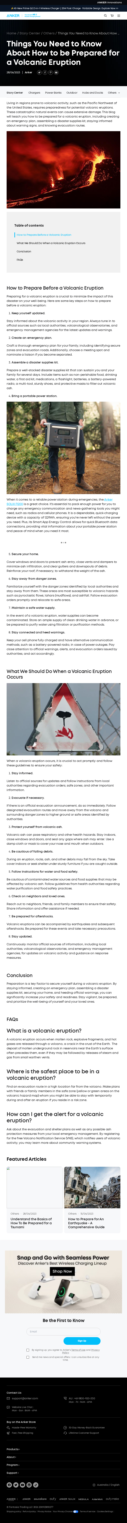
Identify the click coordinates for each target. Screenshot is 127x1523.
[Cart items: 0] (112, 15)
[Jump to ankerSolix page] (67, 1499)
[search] (105, 15)
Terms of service (87, 1511)
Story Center (30, 33)
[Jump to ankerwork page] (97, 1499)
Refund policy (29, 1511)
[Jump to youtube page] (22, 1485)
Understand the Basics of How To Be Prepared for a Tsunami (31, 1223)
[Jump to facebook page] (9, 1485)
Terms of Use (78, 1350)
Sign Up (82, 1340)
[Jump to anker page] (11, 1499)
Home (11, 33)
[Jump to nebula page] (84, 1499)
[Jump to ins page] (29, 1485)
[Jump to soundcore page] (40, 1499)
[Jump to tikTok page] (35, 1485)
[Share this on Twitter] (39, 72)
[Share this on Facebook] (45, 72)
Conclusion (24, 251)
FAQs (20, 260)
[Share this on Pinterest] (50, 72)
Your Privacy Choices (63, 1511)
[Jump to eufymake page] (112, 1499)
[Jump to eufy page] (53, 1499)
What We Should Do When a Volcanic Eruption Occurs (51, 243)
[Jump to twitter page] (16, 1485)
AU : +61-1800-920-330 (82, 1398)
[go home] (24, 15)
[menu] (118, 15)
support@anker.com (25, 1398)
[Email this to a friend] (56, 72)
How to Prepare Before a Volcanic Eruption (44, 235)
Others (48, 33)
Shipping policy (14, 1511)
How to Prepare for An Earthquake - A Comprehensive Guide (86, 1223)
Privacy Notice (44, 1511)
